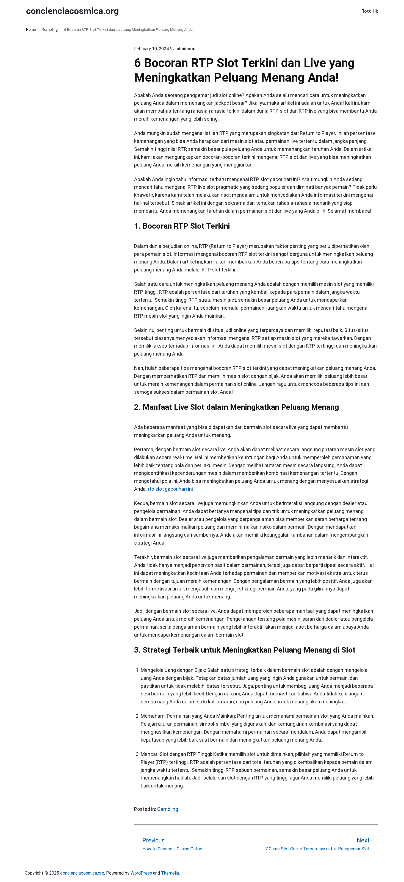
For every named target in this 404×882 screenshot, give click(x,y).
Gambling (167, 809)
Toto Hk (370, 11)
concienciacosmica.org (82, 873)
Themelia (170, 873)
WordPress (141, 873)
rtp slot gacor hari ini (170, 489)
